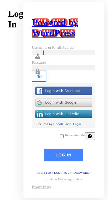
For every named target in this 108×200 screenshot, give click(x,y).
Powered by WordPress (55, 27)
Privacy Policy (41, 186)
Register (44, 172)
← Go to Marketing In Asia (64, 179)
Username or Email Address (53, 47)
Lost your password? (72, 172)
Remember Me (75, 135)
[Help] (90, 136)
